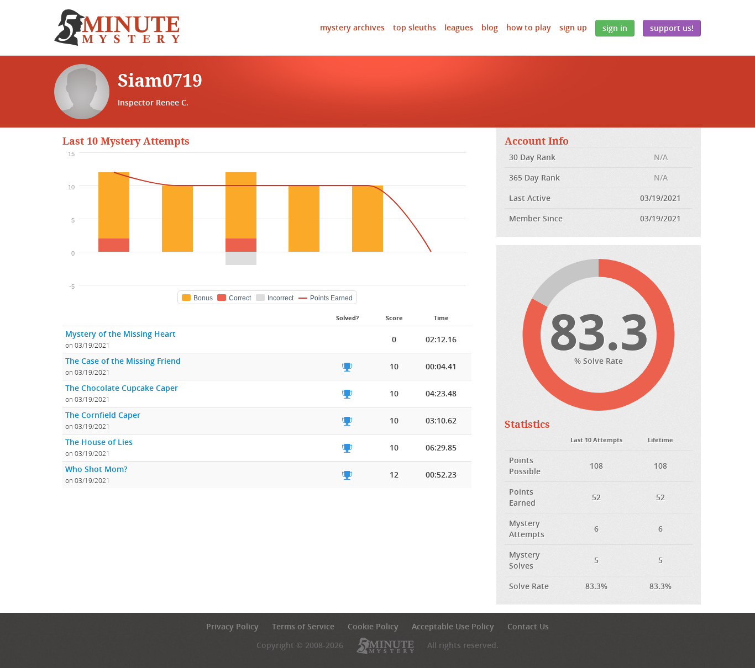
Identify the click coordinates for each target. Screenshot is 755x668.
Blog (489, 27)
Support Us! (672, 28)
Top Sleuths (414, 27)
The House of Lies (99, 442)
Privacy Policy (232, 626)
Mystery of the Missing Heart (120, 333)
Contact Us (528, 626)
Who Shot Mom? (96, 469)
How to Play (528, 27)
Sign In (614, 28)
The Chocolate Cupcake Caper (121, 388)
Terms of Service (303, 626)
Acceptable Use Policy (453, 626)
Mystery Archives (352, 27)
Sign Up (573, 27)
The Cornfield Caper (102, 415)
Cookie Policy (373, 626)
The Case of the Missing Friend (123, 361)
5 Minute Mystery (117, 27)
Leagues (458, 27)
